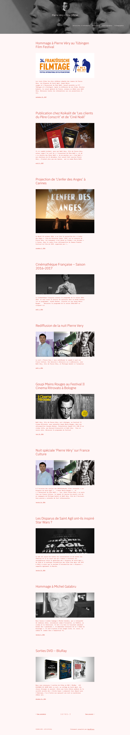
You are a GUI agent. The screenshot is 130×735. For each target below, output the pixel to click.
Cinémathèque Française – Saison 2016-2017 (60, 266)
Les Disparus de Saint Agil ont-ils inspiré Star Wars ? (65, 520)
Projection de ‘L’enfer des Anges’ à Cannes (61, 181)
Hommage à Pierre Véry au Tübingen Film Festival (62, 45)
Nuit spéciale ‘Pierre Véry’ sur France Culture (63, 452)
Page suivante (89, 714)
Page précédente (41, 714)
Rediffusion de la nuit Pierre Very (59, 325)
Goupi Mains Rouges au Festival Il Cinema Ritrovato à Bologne (60, 386)
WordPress (91, 729)
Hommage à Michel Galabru (56, 586)
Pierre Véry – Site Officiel (65, 15)
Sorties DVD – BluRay (51, 651)
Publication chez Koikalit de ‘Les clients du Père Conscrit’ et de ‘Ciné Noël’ (64, 115)
